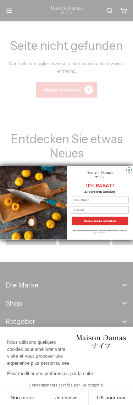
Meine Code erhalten (100, 220)
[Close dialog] (128, 169)
